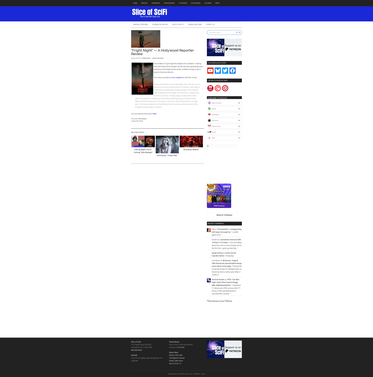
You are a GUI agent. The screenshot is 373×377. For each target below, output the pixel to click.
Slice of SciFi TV (175, 364)
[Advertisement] (206, 13)
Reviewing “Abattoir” (191, 150)
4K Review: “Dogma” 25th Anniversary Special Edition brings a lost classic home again (227, 263)
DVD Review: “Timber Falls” (167, 155)
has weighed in (178, 77)
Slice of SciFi (149, 13)
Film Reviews (142, 119)
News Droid (146, 58)
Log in (203, 374)
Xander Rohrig (217, 253)
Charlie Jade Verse (176, 361)
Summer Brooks (218, 279)
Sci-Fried (181, 347)
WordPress (196, 374)
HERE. (154, 114)
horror (141, 121)
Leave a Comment (157, 58)
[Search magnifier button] (239, 32)
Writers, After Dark (175, 355)
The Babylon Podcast (177, 358)
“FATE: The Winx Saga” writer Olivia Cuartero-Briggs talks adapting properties (225, 282)
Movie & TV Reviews (224, 215)
